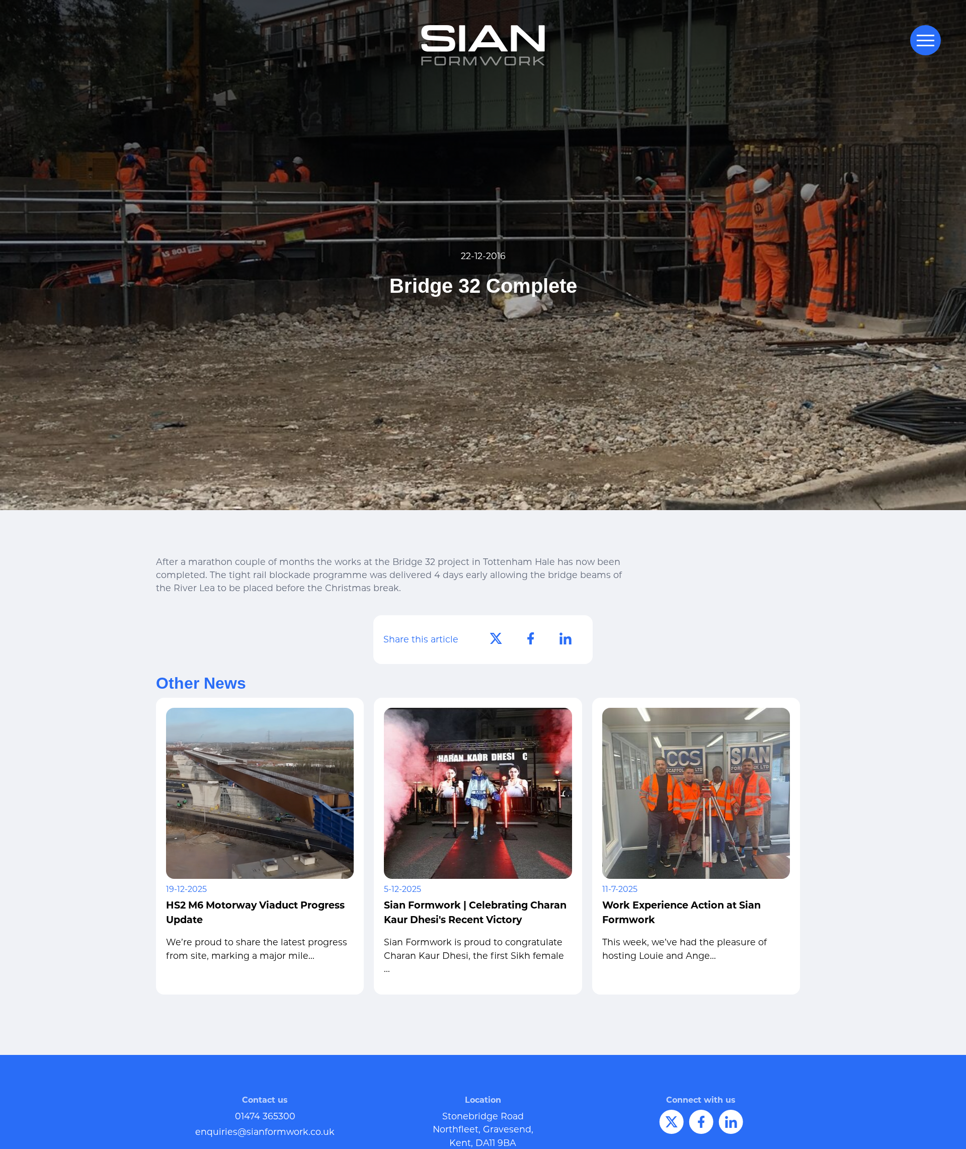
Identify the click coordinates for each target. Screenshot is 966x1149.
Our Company (415, 1136)
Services (508, 1136)
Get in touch (598, 1136)
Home (366, 1136)
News (545, 1136)
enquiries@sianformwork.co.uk (265, 1131)
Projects (466, 1136)
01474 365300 (265, 1116)
